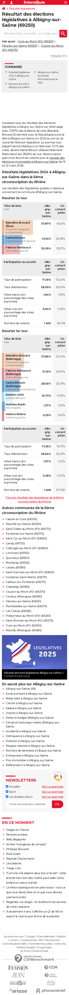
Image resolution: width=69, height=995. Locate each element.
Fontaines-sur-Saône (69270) (25, 533)
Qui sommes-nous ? (14, 936)
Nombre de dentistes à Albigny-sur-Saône (33, 750)
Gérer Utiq (60, 943)
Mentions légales (26, 947)
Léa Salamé (13, 863)
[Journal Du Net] (18, 975)
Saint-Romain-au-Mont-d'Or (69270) (29, 620)
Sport (12, 792)
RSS (41, 940)
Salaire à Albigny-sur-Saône (23, 708)
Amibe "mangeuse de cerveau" (26, 844)
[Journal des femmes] (18, 967)
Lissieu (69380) (15, 567)
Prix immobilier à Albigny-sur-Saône (29, 760)
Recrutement (52, 940)
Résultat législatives (22, 8)
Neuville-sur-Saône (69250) (23, 524)
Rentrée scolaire (17, 834)
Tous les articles (28, 940)
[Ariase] (18, 991)
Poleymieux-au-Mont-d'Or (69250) (28, 616)
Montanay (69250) (17, 562)
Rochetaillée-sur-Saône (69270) (26, 606)
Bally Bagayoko (16, 839)
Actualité (14, 786)
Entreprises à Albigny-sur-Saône (27, 755)
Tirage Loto (13, 868)
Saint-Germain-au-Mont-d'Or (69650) (30, 572)
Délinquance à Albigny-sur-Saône (27, 736)
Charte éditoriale (45, 936)
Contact (14, 940)
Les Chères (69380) (18, 611)
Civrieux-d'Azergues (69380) (24, 596)
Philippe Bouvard (17, 849)
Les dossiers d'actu (20, 797)
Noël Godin (13, 854)
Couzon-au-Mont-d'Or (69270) (25, 591)
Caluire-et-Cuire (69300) (21, 519)
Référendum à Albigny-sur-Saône (28, 765)
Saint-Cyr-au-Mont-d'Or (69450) (26, 538)
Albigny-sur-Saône (48, 72)
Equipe (31, 936)
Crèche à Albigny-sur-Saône (24, 703)
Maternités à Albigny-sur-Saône (26, 698)
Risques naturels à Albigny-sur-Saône (30, 746)
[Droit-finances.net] (50, 975)
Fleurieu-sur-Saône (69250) (19, 46)
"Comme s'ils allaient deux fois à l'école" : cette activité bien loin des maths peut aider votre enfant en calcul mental (36, 877)
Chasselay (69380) (18, 586)
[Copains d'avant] (18, 983)
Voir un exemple (52, 786)
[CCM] (50, 967)
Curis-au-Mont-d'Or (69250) (35, 41)
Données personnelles (15, 943)
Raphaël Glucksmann (20, 858)
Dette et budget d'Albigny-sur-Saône (30, 717)
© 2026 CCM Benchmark (34, 951)
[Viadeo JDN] (50, 983)
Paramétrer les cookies (41, 943)
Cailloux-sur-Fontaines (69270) (26, 582)
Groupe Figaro (44, 947)
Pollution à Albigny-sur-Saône (25, 741)
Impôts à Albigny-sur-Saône (24, 713)
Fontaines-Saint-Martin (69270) (26, 577)
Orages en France (17, 830)
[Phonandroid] (50, 990)
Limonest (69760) (17, 553)
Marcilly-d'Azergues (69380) (24, 630)
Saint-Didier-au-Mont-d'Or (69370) (28, 529)
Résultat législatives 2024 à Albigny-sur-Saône (19, 76)
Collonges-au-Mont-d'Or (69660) (27, 548)
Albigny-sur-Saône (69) (20, 688)
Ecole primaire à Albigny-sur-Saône (29, 693)
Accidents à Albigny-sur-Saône (26, 731)
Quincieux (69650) (17, 558)
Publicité (61, 936)
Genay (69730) (15, 543)
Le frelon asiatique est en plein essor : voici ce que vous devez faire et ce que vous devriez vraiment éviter (36, 892)
